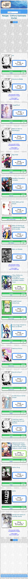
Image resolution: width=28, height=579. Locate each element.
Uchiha (11, 73)
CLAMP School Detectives (16, 302)
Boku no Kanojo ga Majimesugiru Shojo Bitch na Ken (18, 227)
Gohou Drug (16, 467)
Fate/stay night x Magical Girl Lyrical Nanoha (18, 421)
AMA (8, 219)
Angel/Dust (16, 105)
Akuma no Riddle (17, 79)
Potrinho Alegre (13, 219)
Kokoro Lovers (11, 366)
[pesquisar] (20, 12)
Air (13, 55)
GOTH (14, 491)
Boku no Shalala (17, 249)
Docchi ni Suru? (17, 372)
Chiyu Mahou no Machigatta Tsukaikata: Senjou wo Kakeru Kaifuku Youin (18, 278)
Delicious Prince (17, 348)
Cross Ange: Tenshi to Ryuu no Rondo (19, 325)
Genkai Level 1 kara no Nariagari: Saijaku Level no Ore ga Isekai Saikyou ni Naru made (19, 445)
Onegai (11, 122)
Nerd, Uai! (11, 195)
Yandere (12, 243)
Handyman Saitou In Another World (18, 515)
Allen (9, 243)
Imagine (11, 172)
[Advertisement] (14, 38)
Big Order (15, 155)
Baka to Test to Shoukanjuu (17, 129)
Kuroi (9, 318)
